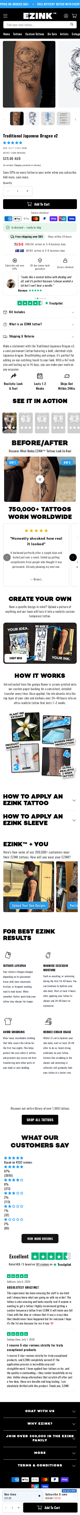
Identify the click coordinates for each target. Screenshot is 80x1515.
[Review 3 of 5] (40, 298)
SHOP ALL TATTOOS (40, 1119)
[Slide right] (75, 119)
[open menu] (5, 16)
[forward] (73, 557)
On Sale (52, 34)
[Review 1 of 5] (35, 298)
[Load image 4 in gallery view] (63, 118)
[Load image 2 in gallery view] (32, 118)
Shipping (18, 165)
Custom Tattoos (34, 34)
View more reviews (40, 1238)
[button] (13, 142)
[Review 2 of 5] (37, 298)
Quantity (7, 183)
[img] (40, 1158)
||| (40, 479)
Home (6, 34)
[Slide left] (4, 119)
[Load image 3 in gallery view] (48, 118)
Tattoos (17, 34)
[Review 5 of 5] (45, 298)
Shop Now (15, 658)
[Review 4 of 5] (42, 298)
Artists (64, 34)
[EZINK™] (40, 16)
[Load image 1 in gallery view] (17, 118)
